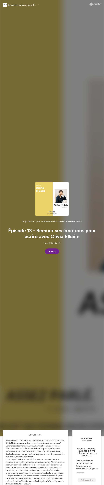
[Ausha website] (95, 4)
